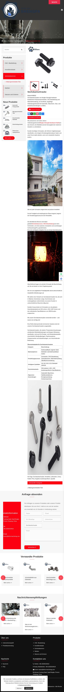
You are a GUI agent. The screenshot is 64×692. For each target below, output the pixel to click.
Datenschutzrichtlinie (25, 685)
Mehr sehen (8, 138)
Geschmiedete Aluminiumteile (8, 578)
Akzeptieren (29, 688)
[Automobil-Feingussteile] (7, 107)
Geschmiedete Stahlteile (16, 118)
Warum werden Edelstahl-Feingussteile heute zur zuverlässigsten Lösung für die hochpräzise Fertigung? (32, 619)
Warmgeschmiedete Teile (17, 112)
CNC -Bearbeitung (10, 63)
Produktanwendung (8, 645)
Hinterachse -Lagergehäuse (16, 131)
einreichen (32, 547)
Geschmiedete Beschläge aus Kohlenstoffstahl (51, 579)
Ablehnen (19, 688)
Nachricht (5, 664)
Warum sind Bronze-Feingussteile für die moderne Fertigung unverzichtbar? (53, 619)
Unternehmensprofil (8, 643)
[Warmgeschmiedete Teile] (7, 113)
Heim (4, 41)
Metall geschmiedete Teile (33, 41)
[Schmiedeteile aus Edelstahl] (32, 568)
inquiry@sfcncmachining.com (11, 536)
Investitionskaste (10, 69)
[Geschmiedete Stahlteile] (7, 119)
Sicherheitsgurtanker (17, 124)
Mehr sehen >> (8, 582)
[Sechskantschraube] (34, 85)
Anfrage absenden (35, 109)
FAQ (4, 666)
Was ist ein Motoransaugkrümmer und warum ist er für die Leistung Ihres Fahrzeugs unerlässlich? (11, 625)
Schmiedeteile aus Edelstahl (30, 578)
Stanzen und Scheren (11, 94)
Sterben (7, 88)
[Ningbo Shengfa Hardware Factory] (20, 10)
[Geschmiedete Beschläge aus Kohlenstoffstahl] (53, 568)
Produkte (10, 41)
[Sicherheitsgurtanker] (7, 126)
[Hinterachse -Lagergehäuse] (7, 132)
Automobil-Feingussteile (15, 106)
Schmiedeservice (19, 41)
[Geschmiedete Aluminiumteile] (11, 568)
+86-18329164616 (8, 528)
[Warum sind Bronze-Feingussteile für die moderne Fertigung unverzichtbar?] (54, 609)
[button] (3, 577)
